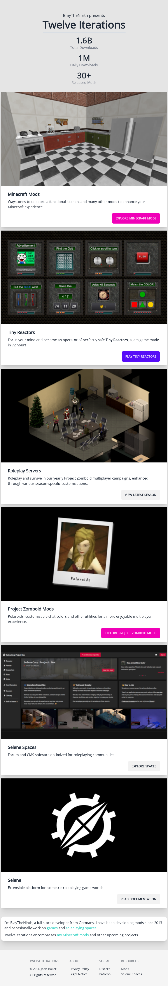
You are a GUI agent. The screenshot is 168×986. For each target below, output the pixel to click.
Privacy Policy (79, 969)
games (52, 928)
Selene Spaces (131, 974)
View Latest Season (140, 495)
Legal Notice (79, 974)
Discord (104, 969)
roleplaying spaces (81, 928)
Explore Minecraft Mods (136, 218)
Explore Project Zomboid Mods (130, 633)
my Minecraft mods (73, 935)
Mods (125, 969)
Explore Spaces (144, 766)
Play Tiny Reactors (140, 356)
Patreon (105, 974)
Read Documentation (138, 899)
